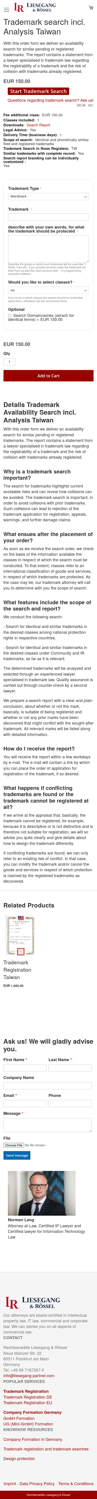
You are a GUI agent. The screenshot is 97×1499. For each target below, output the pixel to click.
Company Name (18, 1077)
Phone (54, 1095)
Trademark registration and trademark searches (46, 1449)
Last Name (60, 1059)
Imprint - (12, 1483)
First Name (15, 1059)
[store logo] (35, 7)
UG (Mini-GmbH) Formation (28, 1424)
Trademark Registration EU (27, 1402)
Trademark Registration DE (27, 1397)
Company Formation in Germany (32, 1439)
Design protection (19, 1458)
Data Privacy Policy (37, 1483)
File (6, 1138)
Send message (17, 1155)
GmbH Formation (19, 1418)
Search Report (38, 124)
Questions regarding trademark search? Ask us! (51, 100)
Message (13, 1113)
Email (10, 1095)
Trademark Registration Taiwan (17, 969)
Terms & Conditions (75, 1483)
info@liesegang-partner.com (28, 1375)
